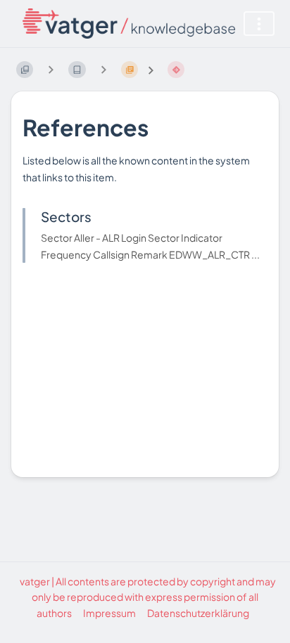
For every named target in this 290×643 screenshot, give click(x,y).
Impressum (109, 612)
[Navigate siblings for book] (50, 69)
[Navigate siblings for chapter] (103, 69)
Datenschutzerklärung (198, 612)
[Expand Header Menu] (259, 23)
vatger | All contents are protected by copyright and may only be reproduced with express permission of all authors (148, 597)
